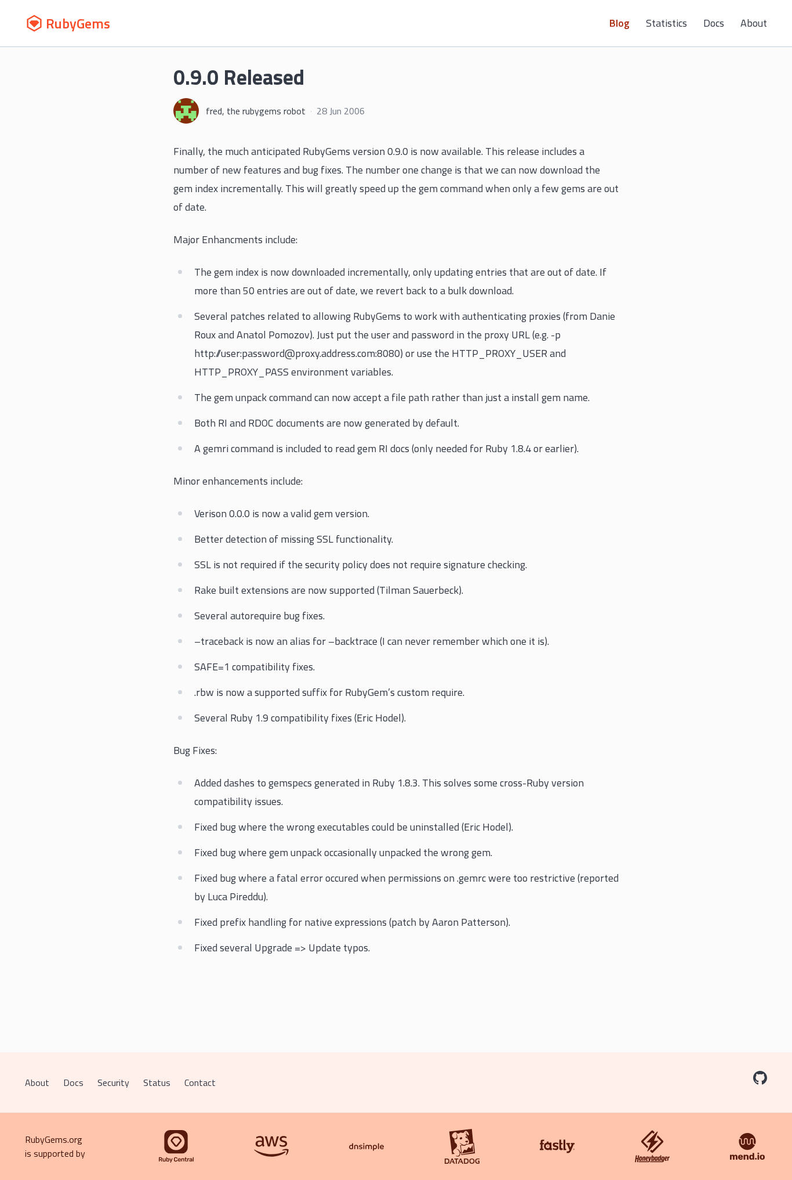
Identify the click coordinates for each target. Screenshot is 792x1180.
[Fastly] (557, 1146)
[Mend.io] (747, 1146)
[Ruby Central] (176, 1146)
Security (113, 1082)
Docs (713, 23)
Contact (200, 1082)
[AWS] (271, 1146)
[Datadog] (462, 1146)
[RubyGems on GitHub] (760, 1078)
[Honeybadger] (652, 1146)
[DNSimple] (366, 1146)
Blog (619, 23)
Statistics (666, 23)
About (753, 23)
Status (156, 1082)
